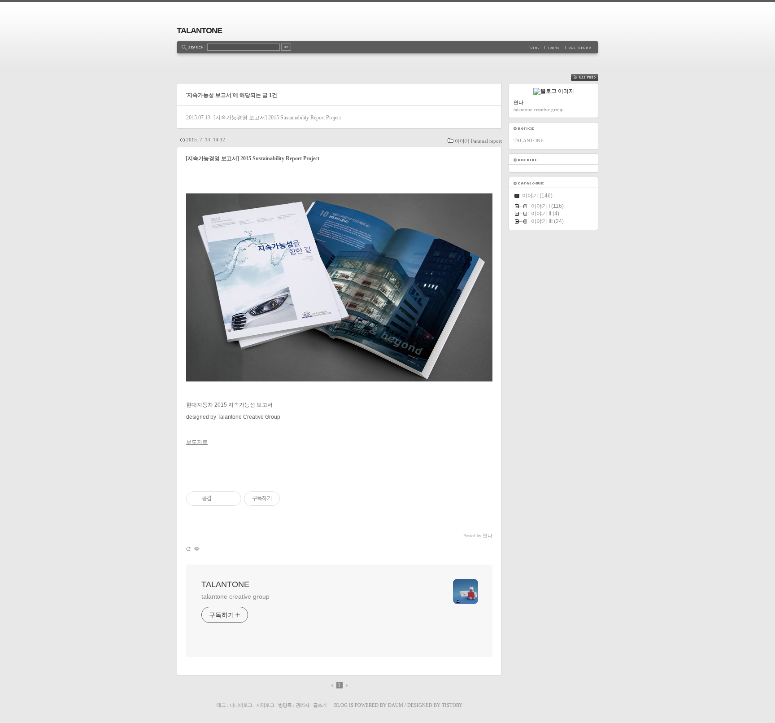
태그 (221, 705)
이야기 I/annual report (478, 141)
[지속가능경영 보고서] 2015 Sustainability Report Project (277, 117)
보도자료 (197, 442)
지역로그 (265, 705)
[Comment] (196, 548)
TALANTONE (199, 30)
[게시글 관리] (231, 498)
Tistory (452, 705)
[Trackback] (189, 548)
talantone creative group (235, 596)
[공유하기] (220, 498)
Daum (395, 705)
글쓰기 (320, 705)
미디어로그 (241, 705)
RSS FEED (591, 77)
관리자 (302, 705)
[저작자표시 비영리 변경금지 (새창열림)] (292, 498)
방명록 (285, 705)
